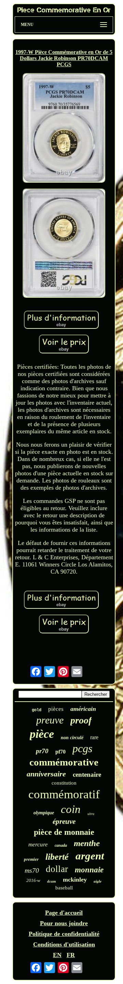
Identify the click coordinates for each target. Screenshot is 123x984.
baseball (64, 887)
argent (90, 856)
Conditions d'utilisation (64, 944)
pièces (56, 709)
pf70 (60, 752)
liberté (57, 857)
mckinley (75, 879)
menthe (87, 843)
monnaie (89, 870)
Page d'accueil (64, 912)
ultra (90, 814)
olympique (43, 812)
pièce (42, 734)
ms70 (32, 870)
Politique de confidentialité (64, 933)
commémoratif (64, 794)
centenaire (87, 774)
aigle (97, 881)
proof (81, 720)
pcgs (82, 748)
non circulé (72, 737)
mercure (38, 844)
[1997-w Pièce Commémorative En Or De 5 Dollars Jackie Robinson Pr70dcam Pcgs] (64, 128)
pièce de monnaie (64, 832)
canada (61, 845)
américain (83, 708)
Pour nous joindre (64, 923)
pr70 (42, 751)
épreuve (64, 821)
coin (71, 809)
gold (36, 710)
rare (94, 737)
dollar (57, 869)
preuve (50, 720)
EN (57, 955)
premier (31, 859)
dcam (51, 881)
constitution (64, 783)
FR (71, 955)
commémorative (63, 762)
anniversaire (46, 774)
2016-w (33, 880)
